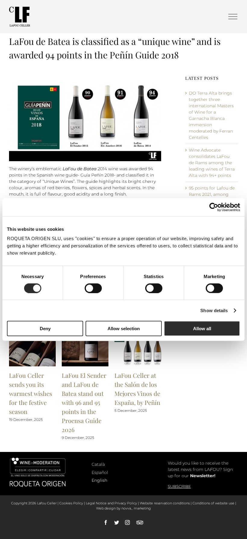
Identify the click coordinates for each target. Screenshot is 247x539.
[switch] (93, 288)
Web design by (108, 508)
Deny (45, 328)
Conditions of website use (213, 503)
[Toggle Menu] (233, 16)
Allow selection (124, 328)
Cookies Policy (71, 503)
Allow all (202, 328)
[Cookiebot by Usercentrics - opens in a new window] (213, 207)
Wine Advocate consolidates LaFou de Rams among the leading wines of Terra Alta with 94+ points (212, 162)
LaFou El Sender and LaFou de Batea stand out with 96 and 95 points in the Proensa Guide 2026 (84, 402)
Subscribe (179, 486)
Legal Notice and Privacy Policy (111, 503)
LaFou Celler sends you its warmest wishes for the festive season (30, 393)
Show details (214, 310)
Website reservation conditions (165, 503)
